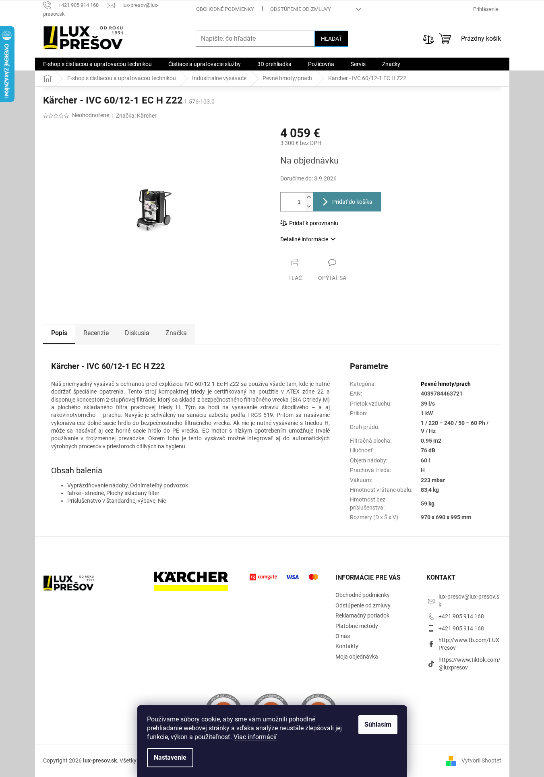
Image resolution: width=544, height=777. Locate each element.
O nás (342, 636)
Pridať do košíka (352, 202)
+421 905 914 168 (461, 616)
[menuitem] (97, 64)
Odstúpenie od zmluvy (300, 9)
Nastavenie (170, 757)
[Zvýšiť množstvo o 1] (309, 197)
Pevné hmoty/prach (446, 384)
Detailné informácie (304, 239)
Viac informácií (255, 737)
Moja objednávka (356, 656)
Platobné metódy (356, 626)
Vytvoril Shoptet (481, 760)
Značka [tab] (176, 333)
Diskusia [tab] (137, 333)
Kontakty (346, 646)
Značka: (136, 115)
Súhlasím (377, 724)
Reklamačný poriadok (362, 615)
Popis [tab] (59, 333)
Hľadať (331, 38)
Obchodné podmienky (225, 9)
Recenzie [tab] (96, 333)
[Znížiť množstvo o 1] (309, 206)
